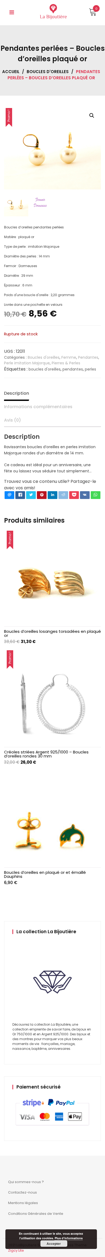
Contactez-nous (22, 1192)
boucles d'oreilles (45, 369)
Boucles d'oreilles (48, 71)
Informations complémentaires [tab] (38, 407)
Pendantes (88, 357)
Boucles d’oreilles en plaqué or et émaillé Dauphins (45, 874)
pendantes (72, 369)
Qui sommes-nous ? (26, 1181)
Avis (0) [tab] (12, 420)
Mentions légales (23, 1202)
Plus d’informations (69, 1238)
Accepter (54, 1243)
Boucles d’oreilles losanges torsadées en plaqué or (52, 633)
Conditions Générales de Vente (35, 1213)
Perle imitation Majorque (27, 363)
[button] (92, 115)
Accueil (10, 71)
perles (90, 369)
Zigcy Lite (16, 1250)
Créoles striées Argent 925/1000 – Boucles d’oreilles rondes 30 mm (46, 754)
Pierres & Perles (66, 363)
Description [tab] (16, 393)
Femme (68, 357)
